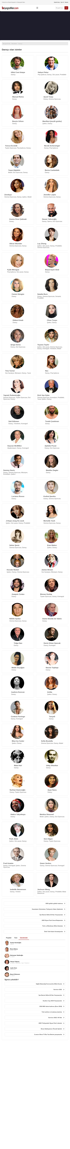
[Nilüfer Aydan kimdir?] (18, 617)
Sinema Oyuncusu (55, 99)
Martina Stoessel (47, 814)
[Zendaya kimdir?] (18, 193)
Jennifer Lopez (49, 195)
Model (10, 172)
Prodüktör (63, 74)
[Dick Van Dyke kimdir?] (52, 393)
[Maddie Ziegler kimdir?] (52, 468)
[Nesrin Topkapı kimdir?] (52, 666)
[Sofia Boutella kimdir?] (52, 739)
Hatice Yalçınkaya (18, 814)
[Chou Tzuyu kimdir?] (52, 318)
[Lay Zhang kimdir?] (52, 242)
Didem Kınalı (18, 320)
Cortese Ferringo (18, 716)
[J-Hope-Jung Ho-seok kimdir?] (18, 519)
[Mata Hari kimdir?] (18, 763)
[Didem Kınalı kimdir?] (18, 318)
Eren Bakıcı (52, 545)
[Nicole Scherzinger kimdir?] (52, 144)
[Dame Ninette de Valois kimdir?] (52, 617)
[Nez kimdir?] (52, 369)
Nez (46, 371)
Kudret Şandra (49, 496)
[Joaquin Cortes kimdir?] (18, 592)
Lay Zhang (41, 244)
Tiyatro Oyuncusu (10, 148)
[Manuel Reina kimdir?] (18, 95)
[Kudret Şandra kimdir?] (52, 494)
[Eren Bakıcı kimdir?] (52, 543)
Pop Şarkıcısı (42, 74)
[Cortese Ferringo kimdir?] (18, 715)
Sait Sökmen (13, 421)
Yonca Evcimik (11, 146)
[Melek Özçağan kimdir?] (18, 666)
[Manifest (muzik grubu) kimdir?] (52, 119)
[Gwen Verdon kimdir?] (52, 861)
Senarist (58, 296)
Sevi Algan (48, 839)
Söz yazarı (55, 74)
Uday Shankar (52, 765)
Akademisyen (11, 448)
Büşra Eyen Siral (52, 270)
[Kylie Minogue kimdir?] (18, 268)
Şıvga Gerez (16, 345)
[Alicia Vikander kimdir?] (18, 242)
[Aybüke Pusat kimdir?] (52, 444)
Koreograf (46, 348)
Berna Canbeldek (52, 170)
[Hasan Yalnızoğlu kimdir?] (52, 217)
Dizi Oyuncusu (17, 172)
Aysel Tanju (48, 97)
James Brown (47, 570)
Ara (66, 8)
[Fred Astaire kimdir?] (18, 861)
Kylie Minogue (13, 270)
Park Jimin (13, 839)
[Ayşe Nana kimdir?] (52, 788)
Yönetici (18, 891)
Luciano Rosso (18, 496)
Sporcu (49, 221)
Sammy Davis (9, 470)
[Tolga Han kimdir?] (18, 641)
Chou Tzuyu (52, 320)
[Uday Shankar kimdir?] (52, 763)
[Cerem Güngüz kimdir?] (18, 292)
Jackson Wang (43, 889)
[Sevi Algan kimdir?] (52, 837)
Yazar (29, 373)
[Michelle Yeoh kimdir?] (52, 519)
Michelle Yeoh (49, 521)
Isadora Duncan (18, 692)
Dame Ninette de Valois (52, 619)
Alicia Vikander (15, 244)
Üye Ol (62, 2)
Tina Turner (10, 371)
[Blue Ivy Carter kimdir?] (18, 739)
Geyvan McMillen (14, 446)
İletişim (66, 2)
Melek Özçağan (18, 668)
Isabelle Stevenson (18, 889)
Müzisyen (18, 373)
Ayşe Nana (52, 790)
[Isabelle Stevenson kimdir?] (18, 887)
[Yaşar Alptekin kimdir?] (18, 168)
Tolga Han (18, 643)
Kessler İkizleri (13, 570)
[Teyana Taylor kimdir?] (52, 343)
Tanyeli (52, 716)
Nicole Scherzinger (52, 146)
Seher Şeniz (14, 545)
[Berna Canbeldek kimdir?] (52, 168)
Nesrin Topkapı (52, 668)
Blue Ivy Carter (18, 741)
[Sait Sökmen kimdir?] (18, 419)
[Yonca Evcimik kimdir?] (18, 144)
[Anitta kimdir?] (52, 690)
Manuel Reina (18, 97)
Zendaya (8, 195)
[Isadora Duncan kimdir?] (18, 690)
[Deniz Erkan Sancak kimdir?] (52, 641)
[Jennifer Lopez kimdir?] (52, 193)
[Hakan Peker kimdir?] (52, 70)
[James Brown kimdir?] (52, 568)
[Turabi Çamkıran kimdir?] (52, 419)
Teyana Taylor (43, 345)
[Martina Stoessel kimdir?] (52, 812)
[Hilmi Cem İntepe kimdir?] (18, 70)
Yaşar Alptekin (14, 170)
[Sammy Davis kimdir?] (18, 468)
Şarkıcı (44, 123)
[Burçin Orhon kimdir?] (18, 119)
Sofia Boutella (47, 741)
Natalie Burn (42, 294)
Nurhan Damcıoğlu (17, 790)
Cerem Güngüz (18, 294)
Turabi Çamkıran (52, 421)
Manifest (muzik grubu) (52, 121)
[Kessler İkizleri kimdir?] (18, 568)
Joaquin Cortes (18, 594)
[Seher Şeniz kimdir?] (18, 543)
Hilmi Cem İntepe (18, 72)
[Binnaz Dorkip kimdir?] (52, 592)
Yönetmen (53, 348)
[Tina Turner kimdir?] (18, 369)
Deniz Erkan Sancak (52, 643)
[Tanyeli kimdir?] (52, 715)
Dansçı (13, 74)
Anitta (49, 692)
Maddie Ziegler (52, 470)
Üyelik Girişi (57, 2)
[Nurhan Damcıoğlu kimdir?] (18, 788)
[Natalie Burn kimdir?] (52, 292)
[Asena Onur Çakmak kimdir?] (18, 217)
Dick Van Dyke (43, 395)
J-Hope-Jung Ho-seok (15, 521)
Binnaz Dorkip (46, 594)
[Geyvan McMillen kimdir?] (18, 444)
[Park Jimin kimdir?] (18, 837)
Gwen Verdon (45, 863)
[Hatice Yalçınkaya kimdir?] (18, 812)
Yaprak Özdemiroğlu (11, 395)
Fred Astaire (8, 863)
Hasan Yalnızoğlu (49, 219)
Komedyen (53, 397)
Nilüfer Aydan (15, 619)
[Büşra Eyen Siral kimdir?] (52, 268)
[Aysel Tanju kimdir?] (52, 95)
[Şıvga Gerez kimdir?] (18, 343)
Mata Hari (18, 765)
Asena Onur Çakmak (18, 219)
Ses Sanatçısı (9, 373)
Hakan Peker (43, 72)
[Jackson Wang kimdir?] (52, 887)
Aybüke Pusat (50, 446)
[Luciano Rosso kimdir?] (18, 494)
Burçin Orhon (18, 121)
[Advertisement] (35, 25)
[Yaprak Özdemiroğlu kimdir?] (18, 393)
